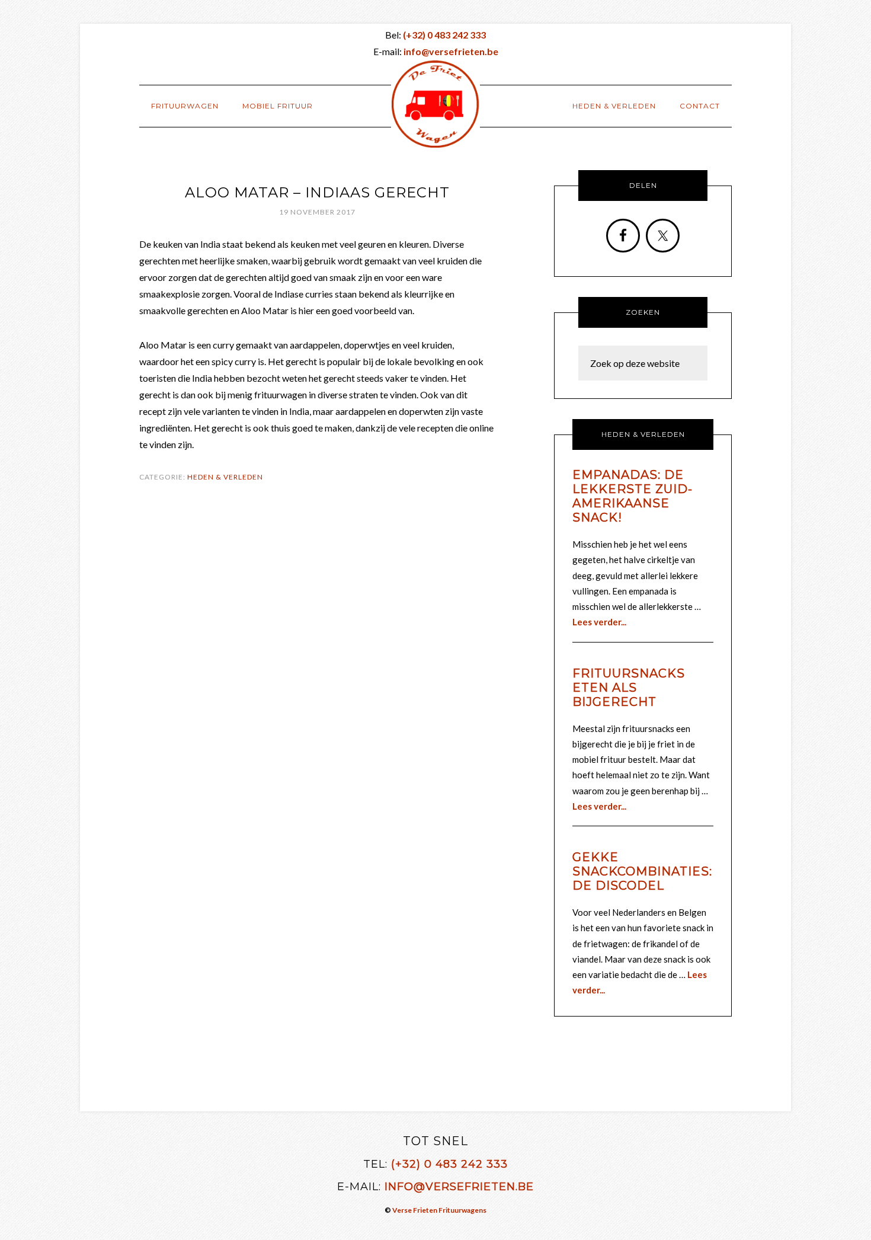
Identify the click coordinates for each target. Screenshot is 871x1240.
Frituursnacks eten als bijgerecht (628, 687)
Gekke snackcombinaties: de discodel (642, 871)
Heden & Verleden (225, 476)
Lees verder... (599, 621)
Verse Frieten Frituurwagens (439, 1210)
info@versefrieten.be (459, 1186)
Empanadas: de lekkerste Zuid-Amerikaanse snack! (632, 496)
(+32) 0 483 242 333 (449, 1164)
